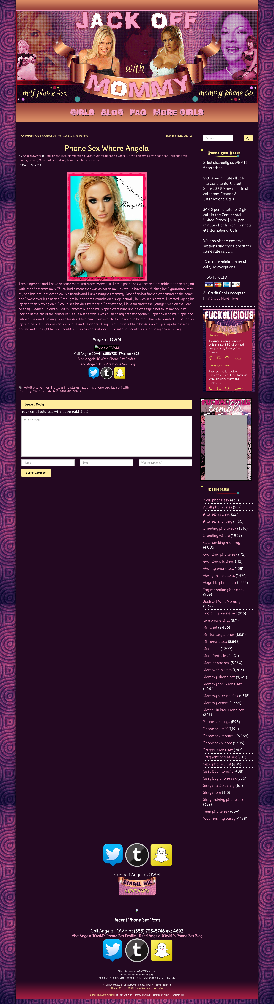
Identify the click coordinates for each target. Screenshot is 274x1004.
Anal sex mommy (217, 521)
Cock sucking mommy (221, 542)
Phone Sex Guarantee (145, 988)
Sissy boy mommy (218, 771)
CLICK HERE (137, 890)
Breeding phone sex (219, 528)
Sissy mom (212, 792)
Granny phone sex (218, 568)
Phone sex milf (215, 728)
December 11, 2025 (219, 335)
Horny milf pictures (80, 155)
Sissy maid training (218, 785)
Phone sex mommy (219, 735)
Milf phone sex (215, 641)
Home (114, 988)
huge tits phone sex (95, 387)
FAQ (138, 111)
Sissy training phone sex (223, 799)
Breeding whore (216, 535)
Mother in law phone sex (223, 709)
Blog (112, 111)
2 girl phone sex (216, 500)
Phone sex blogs (216, 721)
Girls (82, 111)
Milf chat (176, 155)
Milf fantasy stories (218, 634)
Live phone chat (159, 155)
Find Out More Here (221, 298)
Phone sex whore (90, 160)
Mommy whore (216, 702)
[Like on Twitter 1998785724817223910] (228, 389)
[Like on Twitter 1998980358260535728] (228, 358)
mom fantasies (44, 390)
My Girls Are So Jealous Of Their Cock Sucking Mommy (57, 135)
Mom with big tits (217, 669)
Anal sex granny (216, 514)
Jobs (160, 988)
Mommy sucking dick (220, 695)
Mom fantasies (48, 160)
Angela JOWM (32, 155)
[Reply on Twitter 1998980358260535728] (212, 358)
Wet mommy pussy (219, 818)
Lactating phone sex (220, 613)
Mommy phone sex (219, 676)
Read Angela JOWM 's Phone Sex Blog (106, 364)
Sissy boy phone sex (220, 778)
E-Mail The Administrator (102, 994)
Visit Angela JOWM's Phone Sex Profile (106, 359)
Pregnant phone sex (220, 757)
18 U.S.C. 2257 (126, 988)
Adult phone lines (56, 155)
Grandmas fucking (218, 561)
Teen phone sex (216, 811)
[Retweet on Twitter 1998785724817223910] (220, 389)
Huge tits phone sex (105, 155)
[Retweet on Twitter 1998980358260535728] (220, 358)
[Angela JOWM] (106, 347)
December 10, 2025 (219, 365)
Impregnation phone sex (223, 589)
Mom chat (211, 648)
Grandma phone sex (220, 554)
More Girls (178, 111)
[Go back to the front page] (137, 56)
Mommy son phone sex (222, 684)
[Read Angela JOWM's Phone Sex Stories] (137, 909)
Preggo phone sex (218, 750)
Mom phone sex (68, 160)
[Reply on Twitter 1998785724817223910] (212, 389)
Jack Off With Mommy (133, 155)
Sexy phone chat (217, 764)
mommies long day (177, 135)
